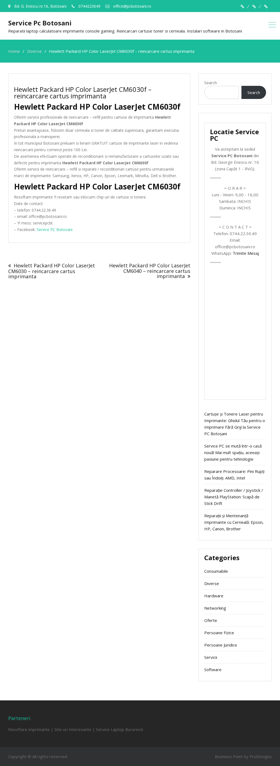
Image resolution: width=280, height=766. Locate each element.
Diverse (211, 583)
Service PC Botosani (54, 229)
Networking (215, 608)
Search (210, 82)
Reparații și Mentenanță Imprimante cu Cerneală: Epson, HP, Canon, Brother (234, 522)
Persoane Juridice (220, 645)
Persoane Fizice (219, 632)
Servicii (210, 657)
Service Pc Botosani (40, 22)
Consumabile (216, 571)
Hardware (213, 595)
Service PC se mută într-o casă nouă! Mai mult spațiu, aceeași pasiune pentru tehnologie (233, 452)
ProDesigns (261, 756)
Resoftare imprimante (29, 729)
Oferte (210, 620)
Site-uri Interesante (72, 729)
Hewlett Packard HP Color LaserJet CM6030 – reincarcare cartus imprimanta (51, 271)
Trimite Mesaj (246, 253)
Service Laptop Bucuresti (119, 729)
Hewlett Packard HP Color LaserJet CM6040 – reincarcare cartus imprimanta (149, 271)
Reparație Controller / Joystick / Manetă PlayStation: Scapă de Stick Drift (233, 496)
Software (212, 669)
